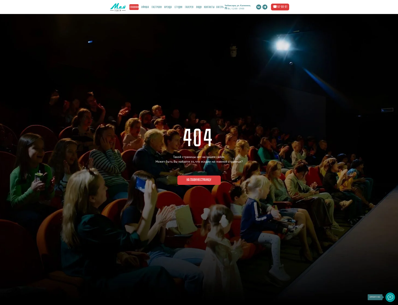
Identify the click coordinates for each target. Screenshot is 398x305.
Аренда (168, 7)
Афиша (145, 7)
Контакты (209, 7)
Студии (179, 7)
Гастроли (157, 7)
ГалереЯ (189, 7)
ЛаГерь (220, 7)
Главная (134, 7)
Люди (199, 7)
